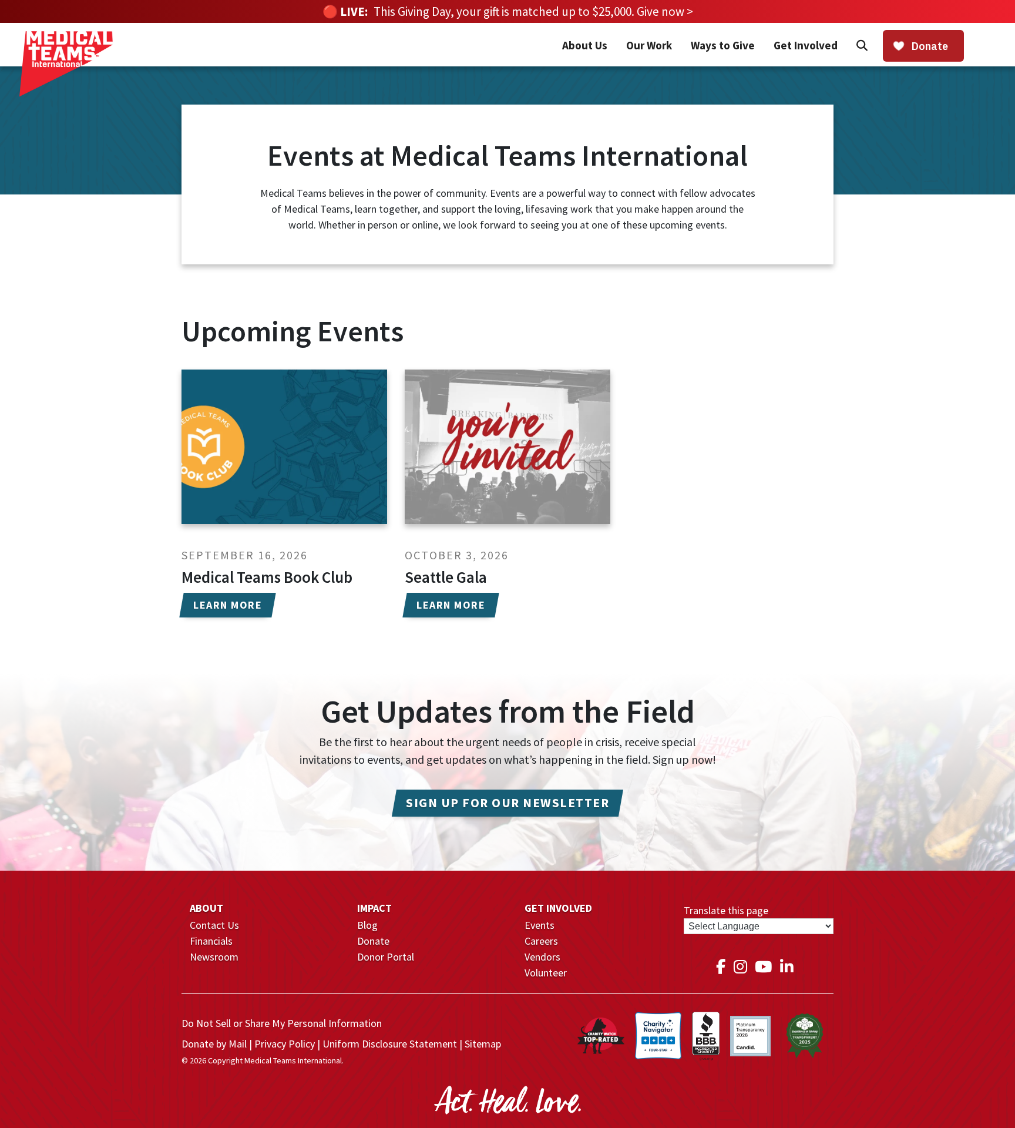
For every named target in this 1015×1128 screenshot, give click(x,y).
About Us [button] (584, 45)
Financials (211, 941)
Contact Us (214, 925)
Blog (367, 925)
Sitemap (483, 1043)
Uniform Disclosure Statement (389, 1043)
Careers (541, 941)
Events (539, 925)
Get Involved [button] (806, 45)
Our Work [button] (649, 45)
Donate (373, 941)
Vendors (542, 957)
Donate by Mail (214, 1043)
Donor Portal (385, 957)
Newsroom (214, 957)
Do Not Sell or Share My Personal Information (282, 1023)
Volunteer (546, 972)
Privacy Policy (284, 1043)
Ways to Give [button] (723, 45)
